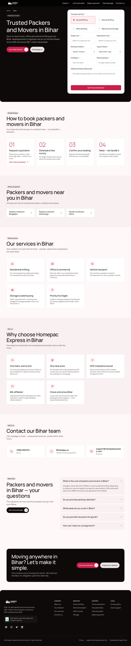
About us (57, 604)
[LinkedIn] (22, 627)
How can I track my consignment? (79, 525)
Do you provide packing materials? (79, 499)
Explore (65, 3)
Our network (59, 608)
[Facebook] (6, 627)
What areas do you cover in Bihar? (79, 508)
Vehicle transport (79, 608)
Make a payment (93, 3)
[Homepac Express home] (13, 3)
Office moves (78, 611)
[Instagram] (11, 627)
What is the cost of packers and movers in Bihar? (86, 481)
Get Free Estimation (96, 87)
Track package (107, 3)
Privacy (81, 640)
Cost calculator (79, 3)
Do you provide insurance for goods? (80, 517)
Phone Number (103, 58)
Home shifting (78, 604)
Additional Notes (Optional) (81, 69)
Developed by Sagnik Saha (118, 640)
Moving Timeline (78, 47)
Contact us (120, 3)
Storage (76, 615)
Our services (59, 611)
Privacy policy (116, 604)
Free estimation (97, 608)
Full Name (75, 58)
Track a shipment (98, 604)
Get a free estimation (17, 162)
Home (8, 11)
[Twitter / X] (17, 627)
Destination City (104, 36)
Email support (116, 608)
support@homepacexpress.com (96, 640)
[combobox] (83, 40)
